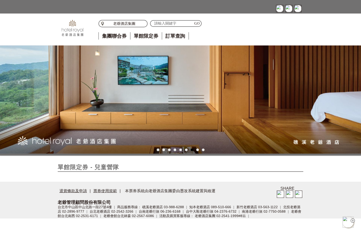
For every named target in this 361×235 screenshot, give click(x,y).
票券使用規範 (105, 191)
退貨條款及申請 (73, 191)
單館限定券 (146, 36)
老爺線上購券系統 (72, 28)
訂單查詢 (175, 36)
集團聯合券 (114, 36)
